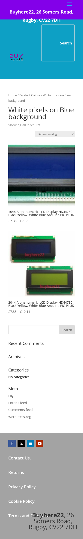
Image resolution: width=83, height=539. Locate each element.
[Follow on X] (21, 443)
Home (12, 95)
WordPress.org (19, 417)
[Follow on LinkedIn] (30, 443)
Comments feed (20, 409)
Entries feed (17, 403)
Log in (13, 395)
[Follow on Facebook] (12, 443)
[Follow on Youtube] (39, 443)
